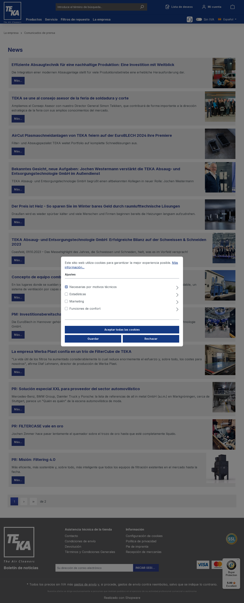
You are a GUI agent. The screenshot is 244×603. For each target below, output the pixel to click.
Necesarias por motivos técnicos (93, 287)
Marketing (76, 301)
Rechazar (150, 338)
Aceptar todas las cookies (122, 329)
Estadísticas (77, 294)
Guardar (93, 338)
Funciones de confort (84, 308)
